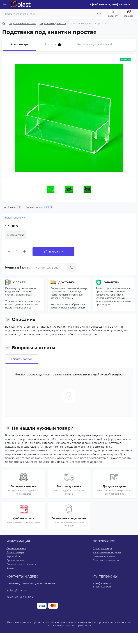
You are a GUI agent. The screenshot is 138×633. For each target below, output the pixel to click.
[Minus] (9, 251)
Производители (15, 560)
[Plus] (24, 251)
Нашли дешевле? (15, 217)
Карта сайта (13, 556)
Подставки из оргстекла (22, 23)
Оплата (19, 282)
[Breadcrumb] (3, 23)
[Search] (99, 13)
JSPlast (48, 207)
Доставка (66, 282)
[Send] (71, 267)
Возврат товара (15, 552)
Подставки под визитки (53, 23)
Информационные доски (107, 552)
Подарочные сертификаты (21, 564)
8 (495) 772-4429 (102, 586)
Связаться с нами (16, 548)
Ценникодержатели (104, 556)
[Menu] (4, 4)
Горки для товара (102, 548)
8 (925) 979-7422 (102, 583)
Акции (10, 568)
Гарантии (112, 282)
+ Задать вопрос (21, 359)
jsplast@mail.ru (16, 590)
